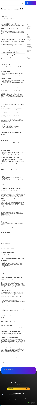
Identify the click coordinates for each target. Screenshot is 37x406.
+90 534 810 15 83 (10, 398)
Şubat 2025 (28, 37)
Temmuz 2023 (29, 39)
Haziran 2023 (28, 40)
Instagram (14, 393)
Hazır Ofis (14, 190)
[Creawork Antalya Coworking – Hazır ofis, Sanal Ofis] (5, 3)
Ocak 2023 (28, 41)
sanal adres (29, 50)
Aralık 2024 (28, 38)
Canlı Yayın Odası (29, 47)
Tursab (13, 18)
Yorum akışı (28, 57)
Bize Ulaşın (30, 2)
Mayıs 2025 (28, 36)
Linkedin (17, 393)
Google (23, 393)
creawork (7, 18)
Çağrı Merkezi (29, 46)
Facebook (20, 393)
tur (0, 405)
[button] (18, 405)
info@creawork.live (27, 398)
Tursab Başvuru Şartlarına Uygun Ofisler (11, 188)
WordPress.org (29, 58)
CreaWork (11, 18)
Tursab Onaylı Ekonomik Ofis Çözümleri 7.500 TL (12, 104)
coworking (28, 48)
